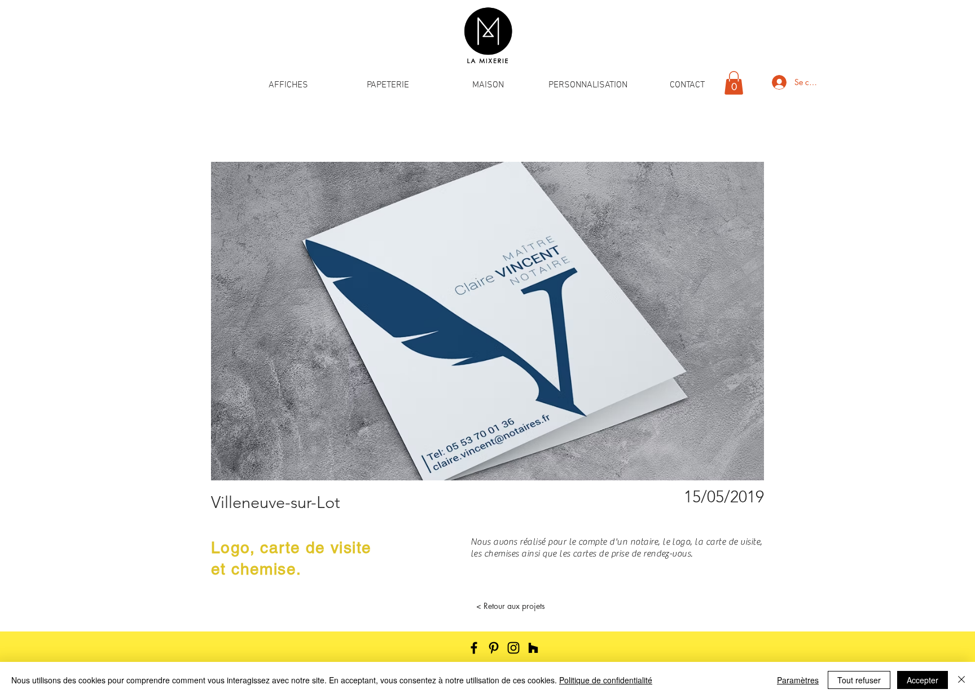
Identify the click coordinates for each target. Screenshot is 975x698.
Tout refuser (859, 680)
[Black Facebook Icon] (474, 648)
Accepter (922, 680)
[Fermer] (961, 680)
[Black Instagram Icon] (513, 648)
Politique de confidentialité (605, 680)
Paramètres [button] (798, 680)
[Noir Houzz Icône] (533, 648)
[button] (288, 85)
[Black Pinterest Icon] (494, 648)
